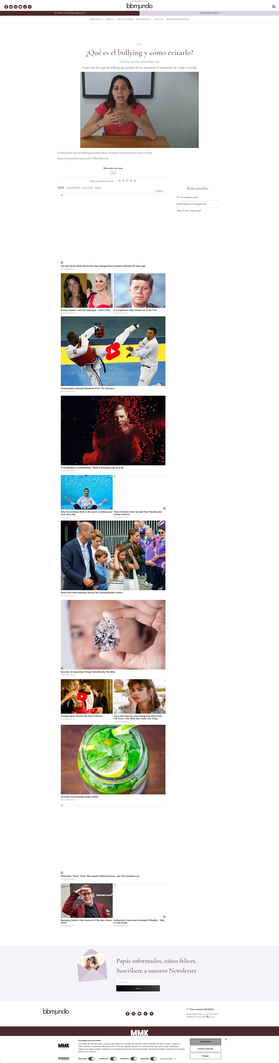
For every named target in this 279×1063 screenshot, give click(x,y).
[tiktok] (25, 6)
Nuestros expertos (178, 19)
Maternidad (143, 19)
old (139, 44)
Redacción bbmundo (130, 61)
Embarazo (96, 19)
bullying (88, 188)
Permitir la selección (205, 1049)
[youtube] (20, 6)
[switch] (113, 1058)
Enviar (138, 988)
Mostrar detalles (166, 1059)
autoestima (73, 188)
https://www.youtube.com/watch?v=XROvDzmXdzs (83, 158)
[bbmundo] (139, 7)
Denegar (205, 1056)
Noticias (159, 19)
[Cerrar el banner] (226, 1039)
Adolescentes (125, 19)
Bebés (109, 19)
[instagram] (16, 6)
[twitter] (11, 6)
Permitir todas (205, 1042)
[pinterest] (30, 6)
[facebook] (6, 6)
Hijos (98, 188)
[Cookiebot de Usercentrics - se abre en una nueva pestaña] (63, 1058)
